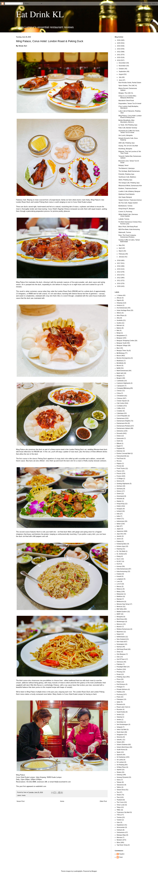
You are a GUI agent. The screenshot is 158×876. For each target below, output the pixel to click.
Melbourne (120, 601)
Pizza (118, 679)
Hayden (121, 854)
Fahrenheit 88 (121, 456)
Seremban (120, 722)
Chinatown (120, 396)
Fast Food (120, 458)
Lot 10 (119, 584)
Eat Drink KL (40, 14)
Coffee (119, 408)
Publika (119, 692)
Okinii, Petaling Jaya (125, 180)
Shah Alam (120, 732)
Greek (119, 493)
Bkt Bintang (120, 353)
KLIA (118, 564)
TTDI (118, 815)
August (121, 74)
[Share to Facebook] (59, 792)
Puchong (120, 694)
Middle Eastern (122, 611)
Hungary (119, 509)
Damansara (121, 418)
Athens (119, 313)
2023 (119, 49)
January (122, 257)
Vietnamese (121, 832)
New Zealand (121, 639)
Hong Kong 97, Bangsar (126, 208)
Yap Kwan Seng (122, 845)
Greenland (120, 496)
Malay (119, 591)
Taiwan (119, 782)
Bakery (119, 328)
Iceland (119, 511)
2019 (119, 60)
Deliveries (120, 431)
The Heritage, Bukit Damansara (129, 171)
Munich (119, 626)
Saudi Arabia (121, 712)
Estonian (120, 451)
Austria (119, 323)
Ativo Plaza (120, 315)
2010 (119, 283)
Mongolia (120, 617)
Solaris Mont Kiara (123, 747)
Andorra (119, 305)
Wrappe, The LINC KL (125, 93)
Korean (119, 566)
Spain (119, 752)
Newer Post (20, 801)
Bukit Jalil (120, 373)
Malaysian (120, 594)
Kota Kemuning (122, 571)
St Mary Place (121, 767)
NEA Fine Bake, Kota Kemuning (129, 229)
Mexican (119, 606)
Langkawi (120, 579)
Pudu (118, 697)
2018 (119, 260)
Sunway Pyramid (122, 777)
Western (119, 840)
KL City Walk (121, 551)
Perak (119, 674)
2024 (119, 46)
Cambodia (120, 381)
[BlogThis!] (54, 792)
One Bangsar (121, 654)
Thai (118, 797)
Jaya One (120, 534)
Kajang (119, 541)
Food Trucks (121, 468)
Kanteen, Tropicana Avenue (127, 188)
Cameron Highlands (123, 383)
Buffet (118, 368)
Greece (119, 491)
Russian (119, 709)
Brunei (119, 365)
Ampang (119, 303)
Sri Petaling (120, 765)
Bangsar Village (122, 345)
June (120, 80)
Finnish (119, 466)
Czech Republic (122, 416)
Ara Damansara (122, 308)
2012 (119, 278)
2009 (119, 286)
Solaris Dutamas (122, 744)
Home (62, 801)
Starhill (119, 770)
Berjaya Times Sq (122, 350)
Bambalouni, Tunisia (125, 206)
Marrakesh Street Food (126, 100)
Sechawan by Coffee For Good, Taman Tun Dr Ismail (128, 131)
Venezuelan (121, 827)
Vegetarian (120, 825)
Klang (119, 556)
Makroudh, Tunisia (124, 232)
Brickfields (120, 363)
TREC (119, 810)
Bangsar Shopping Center (125, 340)
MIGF (118, 614)
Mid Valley (120, 609)
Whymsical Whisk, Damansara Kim (130, 185)
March (121, 251)
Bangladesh (121, 335)
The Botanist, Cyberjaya (126, 168)
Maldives (120, 596)
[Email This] (52, 792)
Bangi (119, 333)
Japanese (120, 531)
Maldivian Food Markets (126, 194)
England (119, 448)
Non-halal (120, 642)
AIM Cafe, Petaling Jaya (126, 143)
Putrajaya (120, 699)
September (123, 71)
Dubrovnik (120, 438)
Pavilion (119, 669)
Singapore (120, 734)
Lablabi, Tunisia (123, 219)
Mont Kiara (120, 619)
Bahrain (119, 325)
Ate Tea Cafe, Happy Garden (128, 203)
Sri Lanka (120, 760)
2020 (119, 57)
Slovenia (120, 737)
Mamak (119, 599)
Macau (119, 586)
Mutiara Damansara (123, 629)
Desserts (120, 433)
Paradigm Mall (121, 667)
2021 (119, 55)
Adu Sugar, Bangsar (125, 197)
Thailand (120, 800)
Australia (120, 320)
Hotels (24, 795)
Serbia (119, 719)
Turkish (119, 820)
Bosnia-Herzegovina (123, 358)
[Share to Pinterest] (61, 792)
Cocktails (120, 406)
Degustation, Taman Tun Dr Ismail (129, 103)
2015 (119, 269)
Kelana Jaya (121, 546)
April (120, 248)
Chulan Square (122, 401)
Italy (118, 526)
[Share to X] (57, 792)
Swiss (119, 780)
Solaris (119, 742)
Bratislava (120, 361)
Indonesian (120, 521)
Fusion (119, 476)
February (122, 254)
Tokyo (119, 807)
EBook (119, 443)
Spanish (119, 754)
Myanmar (120, 632)
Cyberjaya (120, 413)
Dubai (119, 436)
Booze (119, 355)
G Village (120, 478)
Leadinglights (77, 871)
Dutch (119, 441)
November (122, 66)
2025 (119, 43)
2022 (119, 52)
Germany (120, 489)
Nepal (119, 634)
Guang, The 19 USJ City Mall (128, 146)
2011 (119, 280)
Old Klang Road (122, 649)
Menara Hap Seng (123, 604)
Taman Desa (121, 790)
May (120, 245)
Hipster (119, 501)
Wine (118, 842)
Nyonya (119, 647)
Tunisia (119, 817)
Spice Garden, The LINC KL (127, 85)
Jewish (119, 536)
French (119, 473)
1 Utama (119, 295)
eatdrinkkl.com (41, 786)
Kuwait (119, 576)
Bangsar (119, 338)
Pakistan (119, 664)
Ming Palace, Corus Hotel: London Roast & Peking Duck (130, 116)
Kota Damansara (122, 569)
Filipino (119, 463)
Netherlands (121, 637)
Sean (121, 857)
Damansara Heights (123, 421)
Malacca (119, 589)
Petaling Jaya (121, 677)
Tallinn (119, 787)
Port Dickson (121, 684)
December (122, 63)
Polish (119, 682)
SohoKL (119, 739)
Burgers (119, 378)
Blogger (94, 871)
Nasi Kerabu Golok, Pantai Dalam (129, 82)
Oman (119, 652)
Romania (120, 704)
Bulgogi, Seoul (123, 165)
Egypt (118, 446)
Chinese (119, 398)
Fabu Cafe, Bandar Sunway (127, 128)
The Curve (120, 802)
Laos (118, 581)
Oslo (118, 657)
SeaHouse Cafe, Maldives (127, 177)
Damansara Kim (122, 423)
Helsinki (119, 498)
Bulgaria (119, 376)
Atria (118, 318)
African (119, 298)
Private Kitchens (122, 689)
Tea (118, 792)
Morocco (119, 624)
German (119, 486)
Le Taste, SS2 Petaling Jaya (127, 125)
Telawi (119, 795)
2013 (119, 275)
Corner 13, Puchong (125, 211)
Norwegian (120, 644)
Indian (119, 519)
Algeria (119, 300)
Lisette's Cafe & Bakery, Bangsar (129, 191)
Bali (118, 330)
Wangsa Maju (121, 835)
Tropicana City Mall (123, 812)
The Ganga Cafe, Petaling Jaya (128, 183)
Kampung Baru (122, 544)
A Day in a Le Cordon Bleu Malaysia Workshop (127, 96)
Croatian (119, 411)
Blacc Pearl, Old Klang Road (128, 226)
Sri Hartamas (121, 757)
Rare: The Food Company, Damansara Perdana (127, 236)
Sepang (119, 717)
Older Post (103, 801)
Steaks (119, 772)
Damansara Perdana (124, 426)
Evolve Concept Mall (123, 453)
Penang (119, 672)
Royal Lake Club (122, 707)
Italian (119, 524)
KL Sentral (120, 554)
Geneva (119, 481)
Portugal (119, 687)
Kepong (119, 549)
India (118, 516)
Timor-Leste (121, 805)
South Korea (121, 749)
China (119, 393)
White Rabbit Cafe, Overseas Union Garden (128, 215)
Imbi (118, 514)
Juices (119, 539)
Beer (118, 348)
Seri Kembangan (122, 724)
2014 (119, 272)
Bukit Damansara (122, 370)
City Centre (120, 403)
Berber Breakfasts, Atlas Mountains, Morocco (126, 121)
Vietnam (119, 830)
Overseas (120, 662)
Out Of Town (121, 659)
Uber (118, 822)
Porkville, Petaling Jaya (126, 174)
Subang (119, 775)
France (119, 471)
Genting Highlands (123, 483)
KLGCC (119, 561)
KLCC (119, 559)
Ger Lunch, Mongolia (125, 135)
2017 (119, 263)
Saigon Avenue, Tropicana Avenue (130, 200)
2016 (119, 266)
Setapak (119, 727)
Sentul (119, 714)
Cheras (119, 391)
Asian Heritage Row (123, 310)
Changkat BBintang (123, 388)
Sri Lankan (120, 762)
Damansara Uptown (123, 428)
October (121, 69)
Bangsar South (122, 343)
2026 (119, 40)
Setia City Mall (121, 729)
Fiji (118, 461)
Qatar (118, 702)
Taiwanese (120, 785)
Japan (119, 529)
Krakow (119, 574)
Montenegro (121, 621)
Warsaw (119, 837)
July (120, 77)
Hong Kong (120, 504)
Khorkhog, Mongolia (125, 149)
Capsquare (120, 386)
